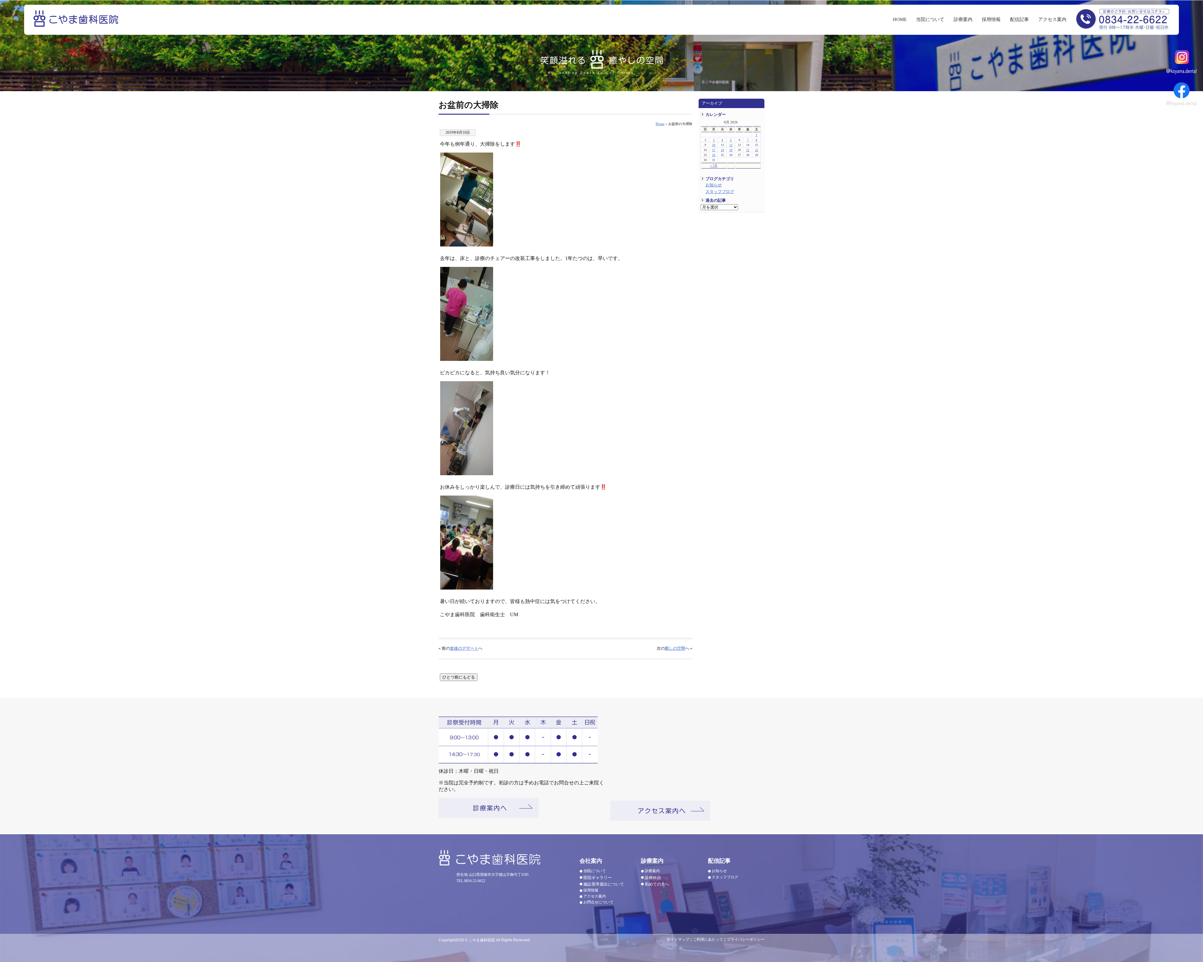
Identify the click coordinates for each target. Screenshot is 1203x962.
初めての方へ (657, 884)
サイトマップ (678, 939)
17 (713, 150)
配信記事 (1019, 19)
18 (722, 150)
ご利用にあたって (708, 939)
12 (730, 145)
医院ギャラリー (597, 877)
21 (747, 150)
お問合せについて (598, 902)
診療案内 (963, 19)
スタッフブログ (720, 192)
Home (660, 124)
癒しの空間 (675, 648)
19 (730, 150)
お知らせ (714, 185)
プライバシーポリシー (745, 939)
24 (713, 155)
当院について (930, 19)
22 (756, 150)
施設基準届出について (603, 884)
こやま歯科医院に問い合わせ (1122, 18)
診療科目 (653, 877)
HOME (900, 19)
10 (713, 145)
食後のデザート (464, 648)
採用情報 (991, 19)
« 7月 (713, 165)
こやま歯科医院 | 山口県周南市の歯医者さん (77, 22)
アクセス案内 (1052, 19)
